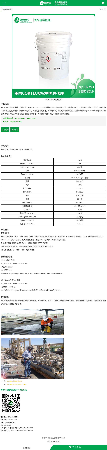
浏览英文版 (26, 448)
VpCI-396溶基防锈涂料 (14, 381)
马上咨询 (76, 447)
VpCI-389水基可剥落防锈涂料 (16, 384)
